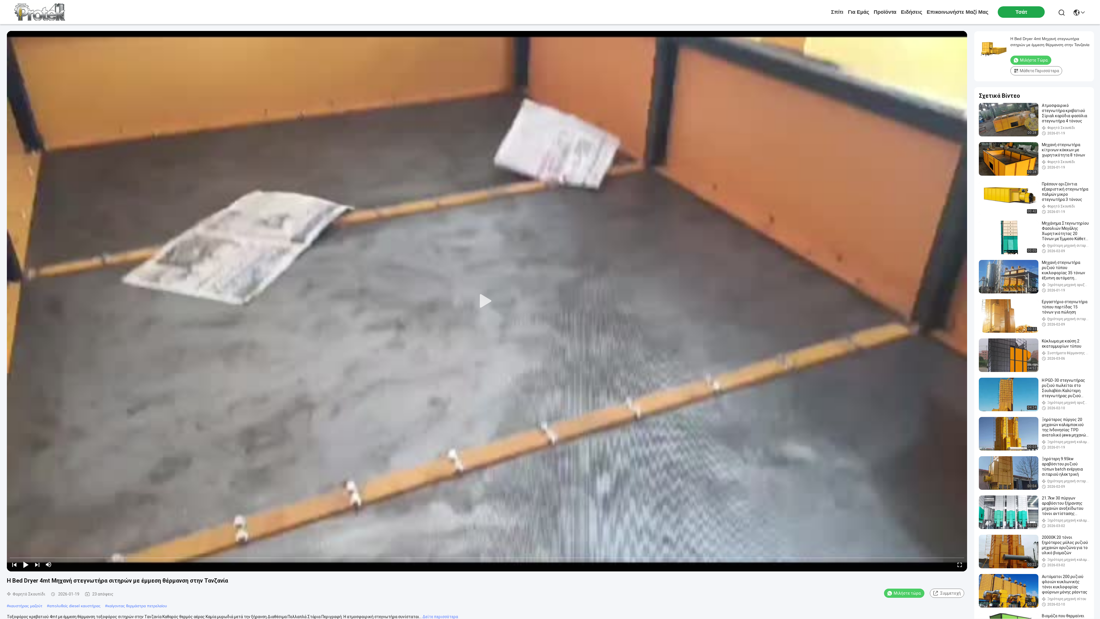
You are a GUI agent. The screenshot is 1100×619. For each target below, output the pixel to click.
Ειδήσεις (911, 12)
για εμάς (858, 12)
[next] (37, 564)
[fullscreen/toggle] (959, 564)
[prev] (14, 564)
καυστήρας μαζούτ (25, 606)
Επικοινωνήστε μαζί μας (957, 12)
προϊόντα (885, 12)
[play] (487, 301)
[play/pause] (26, 564)
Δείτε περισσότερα (440, 616)
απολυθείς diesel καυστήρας (75, 606)
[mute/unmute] (48, 564)
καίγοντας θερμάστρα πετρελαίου (137, 606)
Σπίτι (837, 12)
